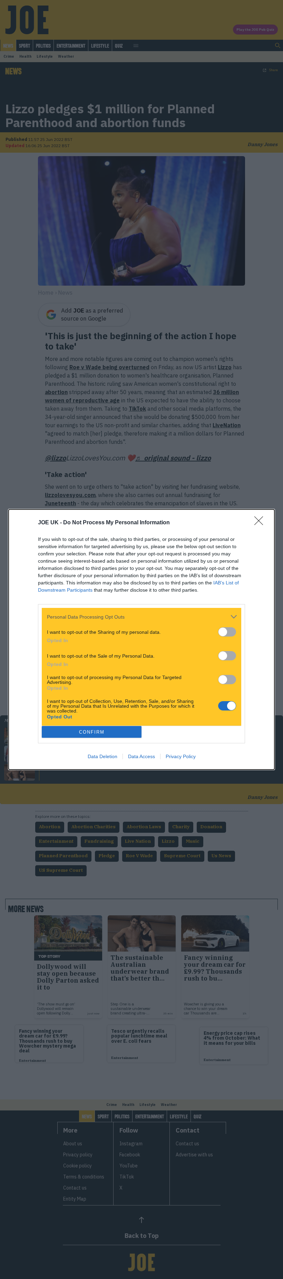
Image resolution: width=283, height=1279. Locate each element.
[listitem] (141, 616)
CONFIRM (92, 732)
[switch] (227, 632)
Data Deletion (102, 756)
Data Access (141, 756)
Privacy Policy (181, 756)
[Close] (260, 522)
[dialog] (141, 639)
